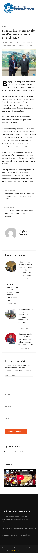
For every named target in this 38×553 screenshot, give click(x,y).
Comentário (11, 375)
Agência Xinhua (11, 45)
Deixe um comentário (26, 45)
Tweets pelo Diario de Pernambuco (18, 452)
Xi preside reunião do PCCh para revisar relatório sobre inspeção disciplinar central (25, 339)
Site (7, 418)
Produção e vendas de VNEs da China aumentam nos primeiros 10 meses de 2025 (19, 196)
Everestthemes (14, 550)
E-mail (8, 406)
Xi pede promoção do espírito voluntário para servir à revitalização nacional (13, 292)
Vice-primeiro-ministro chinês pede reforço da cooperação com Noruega (18, 213)
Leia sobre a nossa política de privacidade (19, 528)
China (4, 26)
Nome (8, 394)
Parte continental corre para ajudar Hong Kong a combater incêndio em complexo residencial (25, 317)
